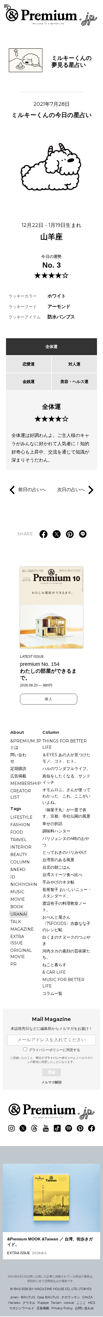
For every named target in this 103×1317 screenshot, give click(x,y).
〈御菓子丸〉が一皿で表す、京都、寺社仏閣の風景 (66, 813)
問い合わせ (18, 758)
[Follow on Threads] (34, 1128)
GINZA (87, 1297)
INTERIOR (20, 847)
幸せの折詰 (52, 823)
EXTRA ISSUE (17, 940)
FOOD (16, 832)
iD (12, 877)
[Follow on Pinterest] (80, 1128)
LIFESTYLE (21, 817)
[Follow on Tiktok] (57, 1128)
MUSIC (17, 891)
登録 (51, 1072)
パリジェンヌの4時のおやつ (65, 841)
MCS (91, 1303)
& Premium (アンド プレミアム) (51, 17)
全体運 (51, 346)
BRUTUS (28, 1297)
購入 (48, 699)
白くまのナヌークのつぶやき (66, 940)
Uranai (18, 914)
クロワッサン (70, 1297)
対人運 (74, 364)
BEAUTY (18, 854)
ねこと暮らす (54, 964)
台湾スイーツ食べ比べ (62, 874)
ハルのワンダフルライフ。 (66, 768)
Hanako (14, 1303)
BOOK (16, 906)
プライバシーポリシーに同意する (54, 1050)
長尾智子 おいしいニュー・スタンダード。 (67, 892)
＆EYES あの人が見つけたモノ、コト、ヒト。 (66, 758)
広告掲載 (18, 776)
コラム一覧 (52, 993)
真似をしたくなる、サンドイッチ (66, 779)
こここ (81, 1303)
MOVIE (17, 899)
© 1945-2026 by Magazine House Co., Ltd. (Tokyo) (51, 1289)
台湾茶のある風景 (58, 859)
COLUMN (20, 862)
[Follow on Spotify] (68, 1128)
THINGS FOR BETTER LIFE (64, 744)
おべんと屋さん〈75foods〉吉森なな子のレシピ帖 (66, 923)
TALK (15, 921)
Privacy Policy (62, 1308)
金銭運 (29, 381)
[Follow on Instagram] (11, 1128)
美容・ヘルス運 (74, 381)
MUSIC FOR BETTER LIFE (63, 983)
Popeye (43, 1303)
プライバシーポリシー (58, 1057)
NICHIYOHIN (23, 884)
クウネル (29, 1303)
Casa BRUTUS (48, 1297)
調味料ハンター (56, 831)
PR (13, 964)
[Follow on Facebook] (91, 1128)
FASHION (20, 824)
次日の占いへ (71, 489)
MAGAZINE (22, 929)
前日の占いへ (32, 489)
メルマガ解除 (51, 1082)
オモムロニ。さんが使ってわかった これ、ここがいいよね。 (66, 796)
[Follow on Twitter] (23, 1128)
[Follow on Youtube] (46, 1128)
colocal (69, 1303)
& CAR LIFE (54, 972)
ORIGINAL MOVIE (21, 953)
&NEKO (17, 869)
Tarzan (56, 1303)
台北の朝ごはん (56, 867)
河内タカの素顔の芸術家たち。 (66, 954)
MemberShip (25, 783)
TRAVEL (18, 839)
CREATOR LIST (20, 794)
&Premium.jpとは (25, 744)
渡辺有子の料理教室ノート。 (64, 906)
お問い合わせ (84, 1308)
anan (15, 1297)
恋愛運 (29, 364)
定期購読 (18, 768)
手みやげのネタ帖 (58, 882)
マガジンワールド (21, 1308)
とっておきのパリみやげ (64, 852)
